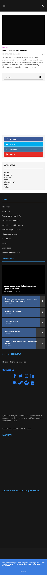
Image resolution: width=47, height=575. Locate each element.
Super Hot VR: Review (12, 331)
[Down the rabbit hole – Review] (23, 30)
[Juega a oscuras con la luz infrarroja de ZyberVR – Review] (23, 279)
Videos (7, 187)
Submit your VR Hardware (12, 225)
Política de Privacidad (11, 252)
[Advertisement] (23, 108)
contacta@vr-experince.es (15, 362)
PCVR (6, 180)
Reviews (5, 47)
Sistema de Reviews (10, 234)
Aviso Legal (6, 248)
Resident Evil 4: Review (13, 311)
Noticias (7, 177)
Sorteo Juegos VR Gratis (11, 229)
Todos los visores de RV (11, 216)
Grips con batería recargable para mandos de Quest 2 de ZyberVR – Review (21, 300)
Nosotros (6, 207)
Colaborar (6, 211)
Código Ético (7, 239)
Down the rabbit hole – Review (14, 50)
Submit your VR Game (11, 220)
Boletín (5, 243)
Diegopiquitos (7, 54)
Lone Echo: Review (11, 321)
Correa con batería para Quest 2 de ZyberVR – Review (21, 342)
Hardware (8, 175)
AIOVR (6, 172)
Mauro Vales (8, 291)
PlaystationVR (9, 182)
